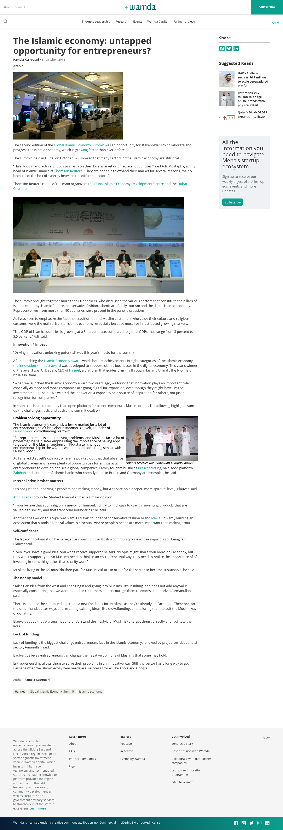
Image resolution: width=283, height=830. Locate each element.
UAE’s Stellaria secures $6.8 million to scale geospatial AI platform (253, 79)
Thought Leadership (96, 21)
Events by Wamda (132, 759)
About (7, 7)
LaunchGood (23, 431)
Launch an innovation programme (187, 772)
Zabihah (19, 472)
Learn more (37, 808)
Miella (155, 518)
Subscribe (267, 7)
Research (121, 21)
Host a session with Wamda (191, 751)
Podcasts (126, 744)
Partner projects (184, 21)
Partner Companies (82, 759)
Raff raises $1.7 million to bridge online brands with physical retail (251, 99)
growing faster (86, 150)
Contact (20, 7)
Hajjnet (74, 370)
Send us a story (182, 744)
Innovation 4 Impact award (40, 365)
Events (137, 21)
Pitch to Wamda (182, 782)
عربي (276, 21)
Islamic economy (90, 691)
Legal (72, 766)
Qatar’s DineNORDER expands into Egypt (252, 114)
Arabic (18, 66)
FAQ (72, 751)
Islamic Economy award (62, 360)
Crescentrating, (150, 468)
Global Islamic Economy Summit (79, 145)
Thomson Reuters (68, 171)
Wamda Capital (157, 21)
